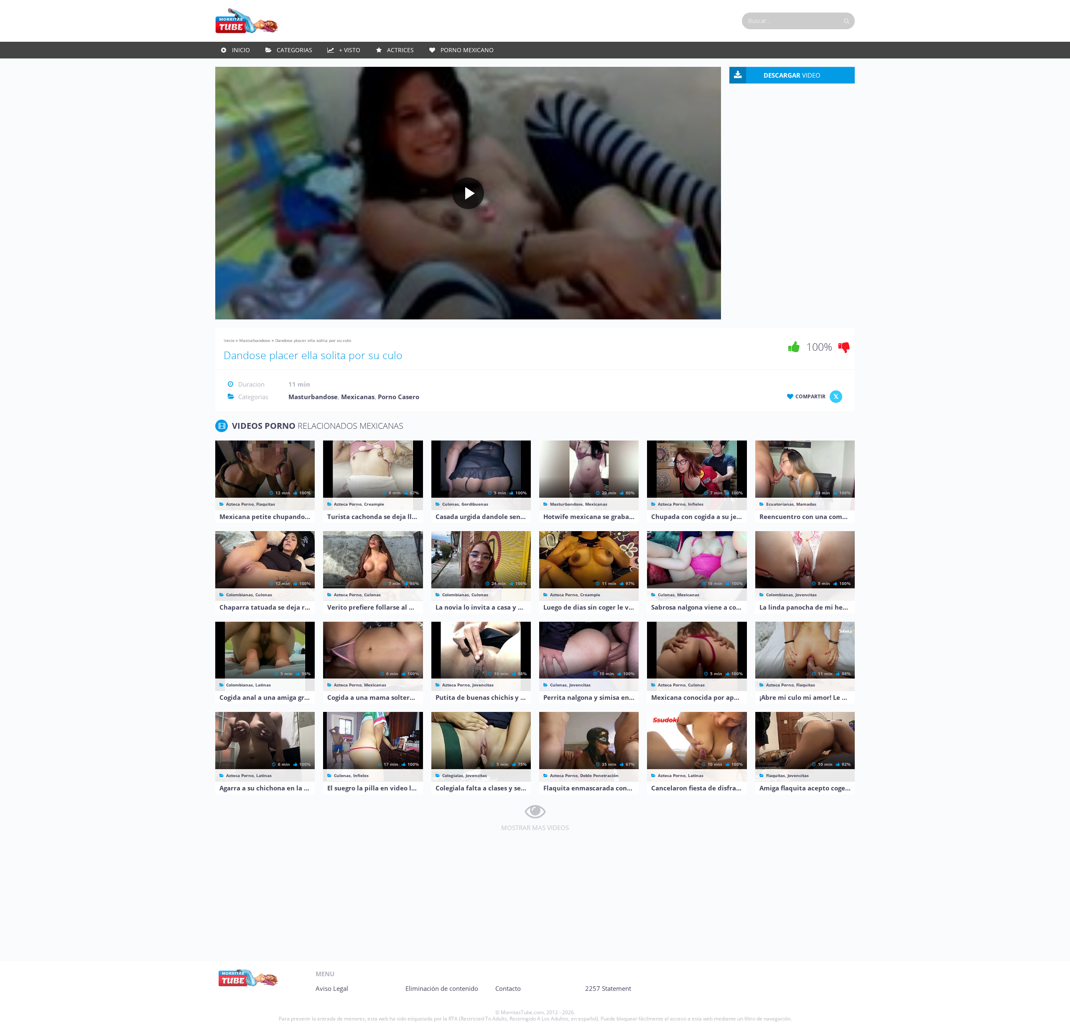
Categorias (294, 50)
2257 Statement (608, 988)
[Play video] (468, 193)
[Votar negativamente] (844, 346)
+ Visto (349, 50)
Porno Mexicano (467, 50)
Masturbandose (254, 340)
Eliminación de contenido (441, 988)
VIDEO (792, 75)
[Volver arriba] (1052, 1013)
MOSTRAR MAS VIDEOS (535, 827)
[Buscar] (846, 21)
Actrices (400, 50)
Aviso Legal (332, 988)
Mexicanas (357, 396)
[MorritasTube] (246, 20)
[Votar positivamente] (794, 346)
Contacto (508, 988)
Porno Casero (398, 396)
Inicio (241, 50)
